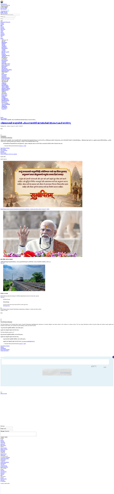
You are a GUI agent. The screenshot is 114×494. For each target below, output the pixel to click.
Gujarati (2, 24)
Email (2, 426)
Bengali (2, 26)
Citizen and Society (5, 350)
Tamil (2, 31)
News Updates (4, 118)
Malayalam (3, 29)
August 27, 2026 (22, 343)
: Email (3, 428)
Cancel (2, 437)
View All (2, 263)
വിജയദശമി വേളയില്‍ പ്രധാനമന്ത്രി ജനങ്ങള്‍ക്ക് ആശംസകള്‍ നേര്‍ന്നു (36, 123)
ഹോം (2, 117)
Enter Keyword (4, 14)
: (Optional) (5, 431)
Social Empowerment (5, 349)
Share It (2, 357)
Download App (6, 305)
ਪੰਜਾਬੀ (2, 38)
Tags (2, 148)
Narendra (4, 7)
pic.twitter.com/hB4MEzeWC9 (28, 341)
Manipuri (2, 35)
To (1, 18)
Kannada (2, 28)
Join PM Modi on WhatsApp (6, 137)
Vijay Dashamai (4, 150)
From (2, 16)
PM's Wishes (3, 149)
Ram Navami (3, 152)
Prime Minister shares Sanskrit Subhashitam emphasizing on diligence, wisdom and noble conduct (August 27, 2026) (25, 209)
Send (6, 437)
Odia (2, 36)
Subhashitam (3, 348)
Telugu (2, 30)
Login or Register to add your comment (9, 154)
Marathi (2, 32)
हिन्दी (1, 25)
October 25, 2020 (22, 145)
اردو (1, 37)
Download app (4, 4)
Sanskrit (2, 347)
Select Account (4, 393)
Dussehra (2, 151)
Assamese (3, 33)
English (2, 23)
